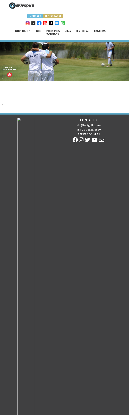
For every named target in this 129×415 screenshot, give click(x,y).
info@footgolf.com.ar (89, 125)
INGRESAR (35, 16)
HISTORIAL (82, 31)
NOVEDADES (22, 31)
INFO (38, 31)
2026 (68, 31)
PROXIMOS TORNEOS (53, 32)
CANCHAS (100, 31)
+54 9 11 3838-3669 (89, 129)
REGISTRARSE (53, 16)
